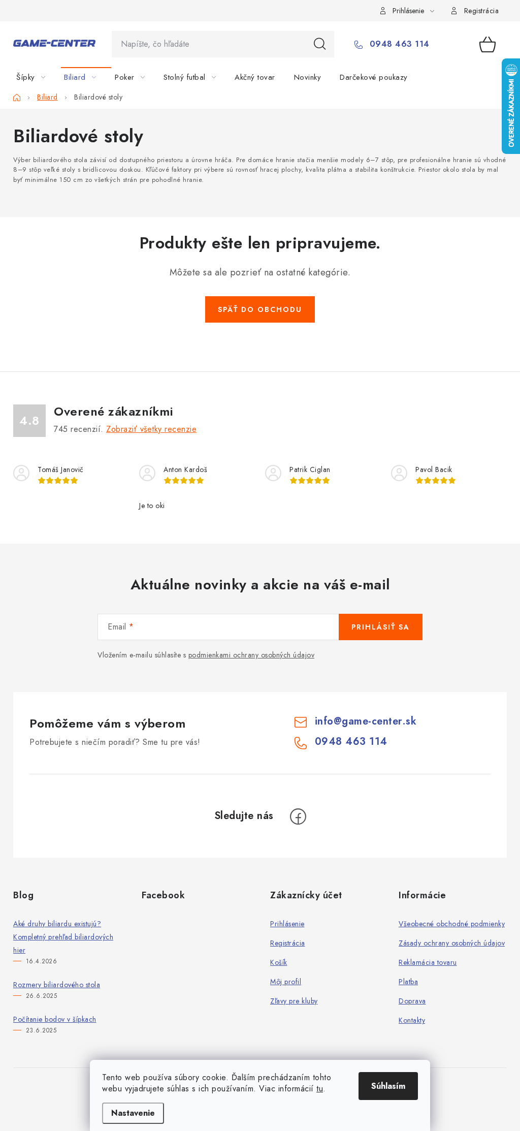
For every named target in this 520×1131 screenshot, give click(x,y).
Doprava (412, 1001)
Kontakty (412, 1020)
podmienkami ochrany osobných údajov (251, 655)
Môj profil (285, 982)
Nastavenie (133, 1113)
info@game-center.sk (366, 721)
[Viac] (475, 77)
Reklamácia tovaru (428, 962)
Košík (278, 962)
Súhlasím (388, 1086)
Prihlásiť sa (380, 627)
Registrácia (481, 11)
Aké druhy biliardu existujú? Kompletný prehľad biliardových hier (63, 937)
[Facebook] (298, 816)
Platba (408, 982)
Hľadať (320, 44)
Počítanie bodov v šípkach (54, 1019)
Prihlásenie (287, 924)
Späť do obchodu (260, 309)
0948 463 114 (398, 44)
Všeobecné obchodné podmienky (452, 924)
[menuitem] (36, 77)
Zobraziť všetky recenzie (151, 429)
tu (319, 1088)
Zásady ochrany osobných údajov (452, 943)
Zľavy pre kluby (294, 1001)
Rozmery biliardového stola (56, 985)
